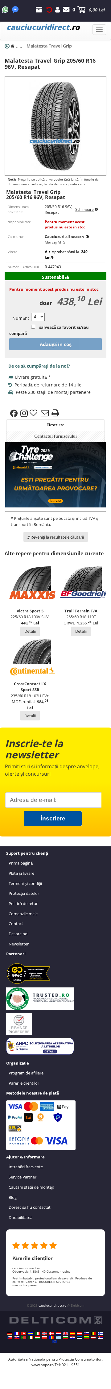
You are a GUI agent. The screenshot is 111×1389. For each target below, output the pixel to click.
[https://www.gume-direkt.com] (86, 1333)
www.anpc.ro (42, 1364)
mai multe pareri (24, 1285)
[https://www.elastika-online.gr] (58, 1337)
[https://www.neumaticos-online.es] (72, 1333)
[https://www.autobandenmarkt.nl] (58, 1333)
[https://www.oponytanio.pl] (44, 1337)
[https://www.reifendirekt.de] (9, 1333)
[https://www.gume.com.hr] (72, 1337)
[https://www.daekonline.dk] (51, 1333)
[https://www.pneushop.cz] (9, 1337)
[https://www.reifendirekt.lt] (86, 1337)
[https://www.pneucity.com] (23, 1337)
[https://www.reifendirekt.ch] (23, 1333)
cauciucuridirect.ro (52, 1305)
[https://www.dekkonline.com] (44, 1333)
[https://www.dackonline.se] (30, 1333)
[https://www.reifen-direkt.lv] (93, 1337)
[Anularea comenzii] (49, 9)
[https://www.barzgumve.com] (65, 1337)
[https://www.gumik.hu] (37, 1337)
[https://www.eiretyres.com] (30, 1337)
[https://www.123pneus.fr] (16, 1333)
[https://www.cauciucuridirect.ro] (51, 1337)
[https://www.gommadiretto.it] (37, 1333)
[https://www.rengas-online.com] (100, 1333)
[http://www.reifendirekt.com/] (54, 1341)
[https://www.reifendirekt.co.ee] (79, 1337)
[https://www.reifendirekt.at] (79, 1333)
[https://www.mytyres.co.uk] (65, 1333)
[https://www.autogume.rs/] (100, 1337)
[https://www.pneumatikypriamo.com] (16, 1337)
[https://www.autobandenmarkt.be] (93, 1333)
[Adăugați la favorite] (34, 413)
